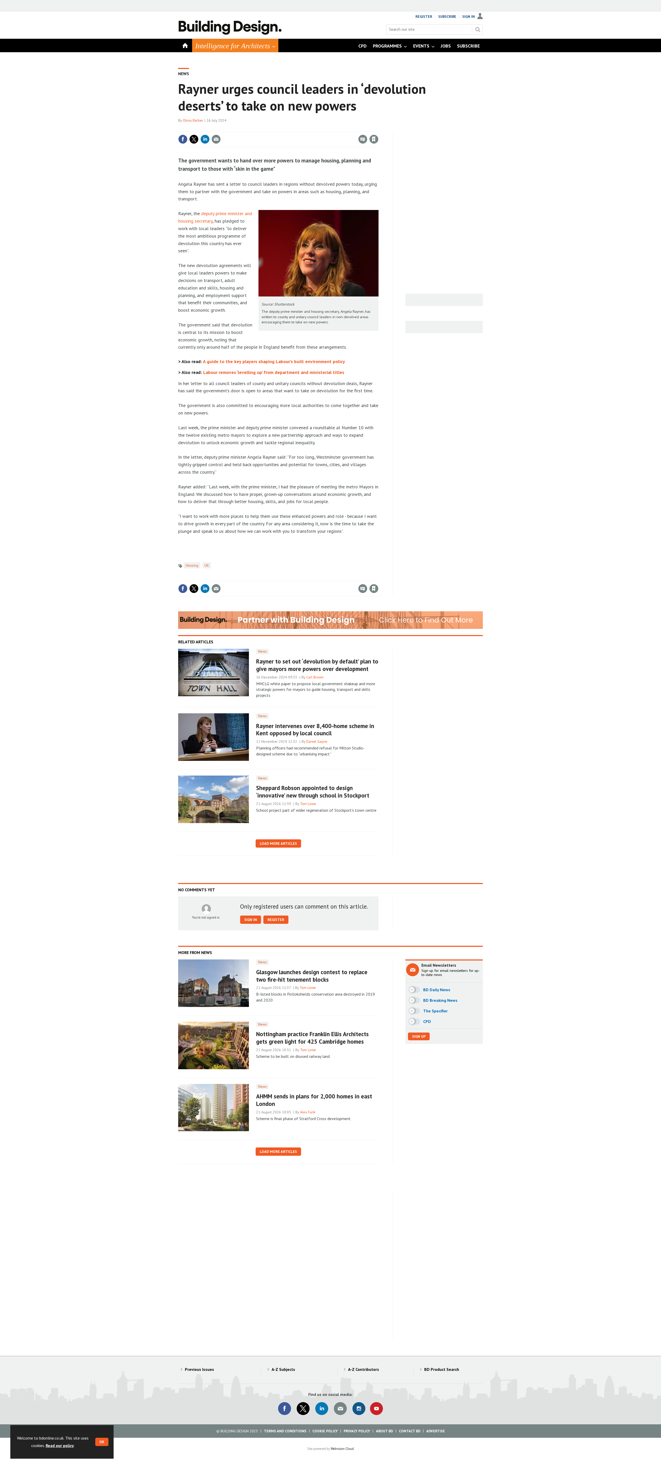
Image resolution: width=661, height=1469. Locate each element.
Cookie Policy (325, 1431)
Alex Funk (308, 1112)
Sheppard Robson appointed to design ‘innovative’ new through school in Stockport (312, 791)
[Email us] (340, 1408)
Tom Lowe (308, 803)
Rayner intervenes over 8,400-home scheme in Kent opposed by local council (315, 729)
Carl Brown (315, 677)
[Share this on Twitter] (194, 139)
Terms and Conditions (285, 1431)
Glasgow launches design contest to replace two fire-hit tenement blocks (311, 975)
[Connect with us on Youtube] (376, 1408)
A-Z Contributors (363, 1369)
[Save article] (374, 139)
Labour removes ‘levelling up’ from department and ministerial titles (273, 372)
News (183, 73)
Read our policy (60, 1445)
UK (206, 565)
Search (478, 29)
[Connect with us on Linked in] (321, 1408)
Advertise (435, 1431)
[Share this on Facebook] (182, 139)
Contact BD (409, 1431)
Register (423, 16)
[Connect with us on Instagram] (359, 1408)
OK (101, 1442)
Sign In (468, 16)
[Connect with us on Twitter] (303, 1408)
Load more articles (278, 843)
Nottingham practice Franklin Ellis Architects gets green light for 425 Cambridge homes (312, 1037)
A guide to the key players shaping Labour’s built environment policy (274, 361)
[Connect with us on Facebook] (284, 1408)
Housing (192, 565)
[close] (378, 128)
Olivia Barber (193, 120)
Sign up (419, 1036)
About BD (384, 1431)
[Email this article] (216, 139)
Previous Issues (199, 1369)
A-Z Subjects (283, 1369)
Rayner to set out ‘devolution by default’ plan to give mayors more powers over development (317, 665)
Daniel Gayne (316, 741)
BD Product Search (441, 1369)
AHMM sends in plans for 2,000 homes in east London (314, 1099)
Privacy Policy (357, 1431)
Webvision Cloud (342, 1449)
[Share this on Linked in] (205, 139)
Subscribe (447, 16)
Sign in (313, 128)
